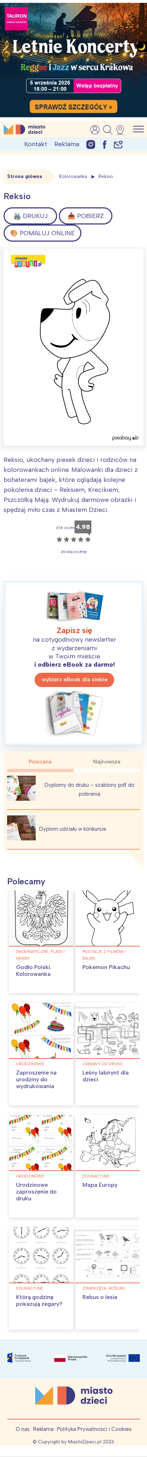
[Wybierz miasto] (122, 129)
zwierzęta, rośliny (103, 1288)
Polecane (40, 762)
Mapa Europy (99, 1184)
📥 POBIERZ (85, 216)
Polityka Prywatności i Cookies (94, 1429)
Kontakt (35, 144)
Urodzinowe (30, 1063)
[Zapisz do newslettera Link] (118, 144)
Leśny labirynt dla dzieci (105, 1076)
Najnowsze (107, 762)
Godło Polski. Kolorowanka (33, 970)
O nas (23, 1429)
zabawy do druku (102, 1063)
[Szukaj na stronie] (107, 129)
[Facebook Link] (104, 144)
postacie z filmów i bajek (104, 955)
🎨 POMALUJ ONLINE (42, 233)
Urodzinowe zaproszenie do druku (36, 1191)
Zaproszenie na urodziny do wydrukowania (36, 1079)
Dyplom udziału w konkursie (72, 829)
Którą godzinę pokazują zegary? (39, 1300)
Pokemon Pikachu (106, 967)
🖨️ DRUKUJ (30, 216)
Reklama (66, 144)
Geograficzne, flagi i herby (40, 955)
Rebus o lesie (99, 1297)
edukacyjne (96, 1176)
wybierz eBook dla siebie (74, 679)
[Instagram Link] (90, 144)
